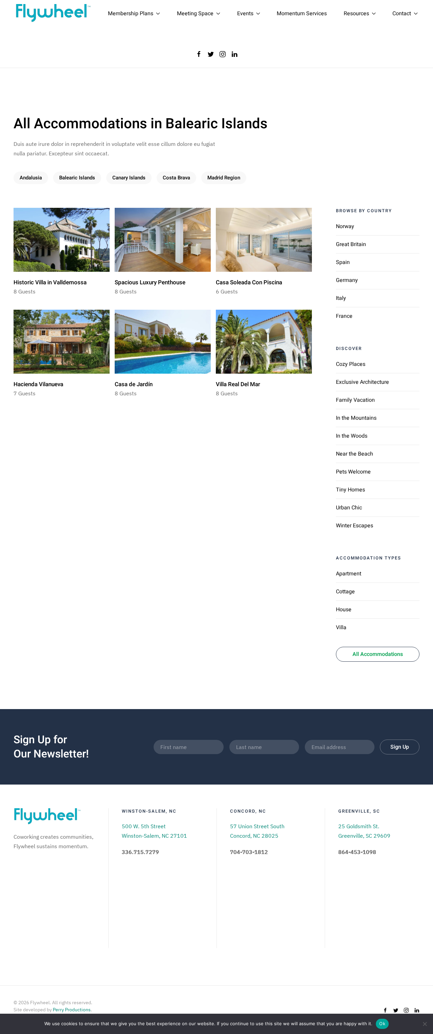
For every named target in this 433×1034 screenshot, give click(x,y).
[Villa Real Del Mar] (264, 340)
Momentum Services (302, 13)
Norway (345, 226)
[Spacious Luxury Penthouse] (163, 239)
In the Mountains (356, 418)
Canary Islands (128, 177)
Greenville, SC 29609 (364, 835)
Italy (341, 298)
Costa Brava (176, 177)
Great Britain (351, 244)
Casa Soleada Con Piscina (249, 282)
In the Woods (351, 436)
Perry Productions (72, 1010)
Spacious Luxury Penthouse (150, 282)
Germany (347, 280)
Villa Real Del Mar (238, 384)
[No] (424, 1023)
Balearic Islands (77, 177)
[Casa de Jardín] (163, 340)
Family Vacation (355, 400)
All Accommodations (377, 654)
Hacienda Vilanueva (38, 384)
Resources (356, 13)
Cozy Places (350, 364)
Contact (401, 13)
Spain (343, 262)
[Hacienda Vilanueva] (62, 340)
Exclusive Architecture (362, 382)
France (344, 316)
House (343, 610)
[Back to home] (53, 13)
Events (245, 13)
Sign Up (399, 747)
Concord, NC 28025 (254, 835)
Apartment (348, 574)
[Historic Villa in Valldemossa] (62, 239)
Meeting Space (195, 13)
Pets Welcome (353, 472)
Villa (341, 627)
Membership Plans (130, 13)
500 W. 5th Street (144, 826)
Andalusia (31, 177)
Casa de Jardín (134, 384)
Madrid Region (223, 177)
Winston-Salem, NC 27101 (154, 835)
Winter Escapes (354, 526)
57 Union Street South (257, 826)
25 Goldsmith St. (358, 826)
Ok (382, 1023)
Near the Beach (354, 454)
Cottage (345, 592)
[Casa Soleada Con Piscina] (264, 239)
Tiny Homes (350, 490)
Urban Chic (349, 508)
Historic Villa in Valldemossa (50, 282)
